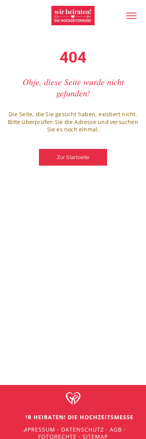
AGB (116, 429)
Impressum (37, 429)
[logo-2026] (73, 8)
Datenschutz (82, 429)
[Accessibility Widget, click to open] (16, 422)
